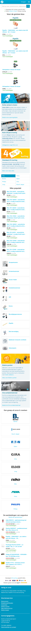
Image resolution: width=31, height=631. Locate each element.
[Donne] (5, 307)
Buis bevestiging (13, 331)
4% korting (14, 578)
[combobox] (15, 6)
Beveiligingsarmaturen (15, 314)
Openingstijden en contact (8, 627)
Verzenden (4, 605)
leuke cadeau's (9, 374)
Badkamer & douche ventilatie (17, 340)
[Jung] (15, 467)
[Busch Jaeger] (15, 429)
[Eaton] (15, 442)
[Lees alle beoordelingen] (24, 582)
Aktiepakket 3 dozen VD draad (11, 69)
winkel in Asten (13, 11)
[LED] (5, 299)
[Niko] (15, 479)
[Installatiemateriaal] (5, 289)
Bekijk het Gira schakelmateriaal (11, 405)
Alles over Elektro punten (9, 377)
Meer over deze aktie (8, 171)
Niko (3, 176)
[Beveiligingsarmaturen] (5, 316)
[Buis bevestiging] (5, 332)
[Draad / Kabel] (5, 280)
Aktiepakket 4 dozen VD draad (11, 86)
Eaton (18, 178)
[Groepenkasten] (5, 264)
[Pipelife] (5, 324)
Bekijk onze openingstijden (10, 117)
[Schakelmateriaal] (5, 272)
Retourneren (4, 601)
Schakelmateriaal (14, 271)
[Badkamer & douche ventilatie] (5, 340)
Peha (18, 176)
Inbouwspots (12, 348)
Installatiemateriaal (14, 288)
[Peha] (15, 492)
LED (10, 297)
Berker (4, 178)
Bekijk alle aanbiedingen (15, 517)
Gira (18, 181)
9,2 (18, 582)
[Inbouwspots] (5, 348)
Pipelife (11, 323)
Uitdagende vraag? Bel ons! (10, 145)
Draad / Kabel (13, 279)
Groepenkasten (13, 262)
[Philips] (15, 504)
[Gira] (15, 454)
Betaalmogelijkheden (7, 603)
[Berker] (15, 417)
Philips (4, 181)
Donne (11, 306)
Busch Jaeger (20, 184)
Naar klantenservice (6, 608)
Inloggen (23, 2)
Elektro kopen (5, 610)
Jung (3, 184)
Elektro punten (5, 606)
